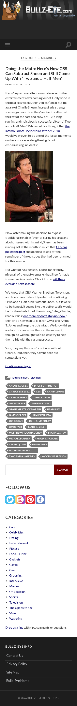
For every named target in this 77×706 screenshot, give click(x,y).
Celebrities (16, 532)
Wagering (15, 618)
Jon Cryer (15, 426)
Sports (13, 597)
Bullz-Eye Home (17, 681)
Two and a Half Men (22, 456)
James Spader (17, 415)
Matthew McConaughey (25, 432)
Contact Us (14, 656)
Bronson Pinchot (46, 385)
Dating (14, 538)
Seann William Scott (23, 450)
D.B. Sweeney (17, 403)
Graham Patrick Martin (25, 409)
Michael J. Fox (57, 432)
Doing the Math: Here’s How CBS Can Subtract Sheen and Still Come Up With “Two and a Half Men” (37, 73)
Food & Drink (17, 554)
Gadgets (15, 559)
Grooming (16, 575)
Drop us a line (14, 627)
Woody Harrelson (54, 456)
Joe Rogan (16, 420)
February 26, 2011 (17, 84)
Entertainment (20, 377)
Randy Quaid (17, 444)
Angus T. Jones (18, 385)
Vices (12, 613)
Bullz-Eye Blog (38, 698)
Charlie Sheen (18, 397)
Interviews (16, 581)
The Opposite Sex (21, 607)
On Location (17, 591)
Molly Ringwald (47, 438)
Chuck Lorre (42, 397)
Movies (14, 586)
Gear (12, 570)
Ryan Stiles (39, 444)
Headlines (53, 409)
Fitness (14, 548)
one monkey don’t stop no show (44, 316)
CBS (38, 391)
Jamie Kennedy (42, 415)
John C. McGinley (40, 420)
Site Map (12, 672)
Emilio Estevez (41, 403)
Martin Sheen (37, 426)
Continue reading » (18, 366)
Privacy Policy (16, 664)
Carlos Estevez (19, 391)
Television (35, 377)
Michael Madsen (19, 438)
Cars (12, 527)
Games (13, 564)
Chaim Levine (55, 391)
